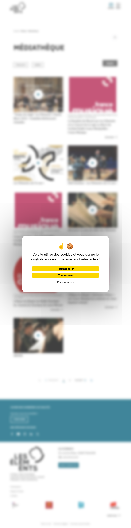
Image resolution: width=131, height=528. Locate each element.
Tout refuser (65, 275)
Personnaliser (65, 282)
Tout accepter (65, 268)
